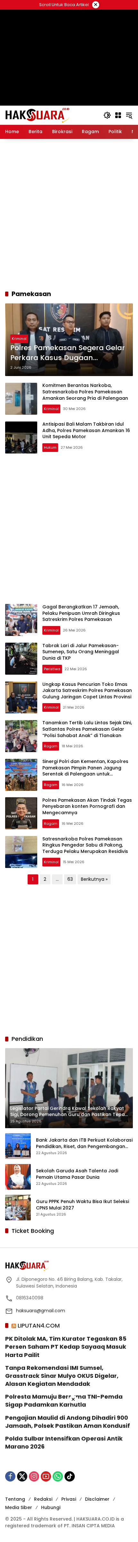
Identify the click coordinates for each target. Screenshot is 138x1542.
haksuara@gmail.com (40, 1310)
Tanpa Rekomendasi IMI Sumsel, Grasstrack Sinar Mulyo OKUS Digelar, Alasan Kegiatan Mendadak (61, 1376)
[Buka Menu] (118, 115)
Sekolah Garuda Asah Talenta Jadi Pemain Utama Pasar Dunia (77, 1174)
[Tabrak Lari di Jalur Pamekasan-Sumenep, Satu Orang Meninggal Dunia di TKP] (21, 659)
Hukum (50, 447)
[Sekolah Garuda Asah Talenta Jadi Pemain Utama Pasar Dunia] (18, 1177)
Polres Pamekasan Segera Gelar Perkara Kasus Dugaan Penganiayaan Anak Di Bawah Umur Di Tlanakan (67, 353)
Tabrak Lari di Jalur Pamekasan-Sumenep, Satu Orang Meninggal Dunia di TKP (80, 651)
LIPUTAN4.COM (39, 1325)
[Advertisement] (69, 214)
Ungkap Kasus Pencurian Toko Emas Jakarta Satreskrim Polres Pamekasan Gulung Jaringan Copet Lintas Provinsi (87, 690)
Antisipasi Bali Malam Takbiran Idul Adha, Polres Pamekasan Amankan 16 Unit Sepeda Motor (86, 430)
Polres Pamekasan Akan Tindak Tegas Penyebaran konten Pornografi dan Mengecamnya (87, 806)
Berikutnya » (94, 879)
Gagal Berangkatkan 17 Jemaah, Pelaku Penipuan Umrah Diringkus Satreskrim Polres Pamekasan (81, 613)
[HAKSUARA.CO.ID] (37, 115)
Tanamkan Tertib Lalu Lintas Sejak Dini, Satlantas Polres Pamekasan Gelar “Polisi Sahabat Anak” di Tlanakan (87, 728)
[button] (107, 115)
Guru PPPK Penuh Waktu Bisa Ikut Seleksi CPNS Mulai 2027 (82, 1205)
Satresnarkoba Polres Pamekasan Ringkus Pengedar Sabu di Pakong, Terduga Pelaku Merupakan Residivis (85, 845)
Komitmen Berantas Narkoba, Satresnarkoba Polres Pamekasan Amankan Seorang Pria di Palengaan (85, 391)
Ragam (50, 746)
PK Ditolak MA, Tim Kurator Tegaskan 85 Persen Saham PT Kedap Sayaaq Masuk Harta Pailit (65, 1347)
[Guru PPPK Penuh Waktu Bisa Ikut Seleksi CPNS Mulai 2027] (18, 1207)
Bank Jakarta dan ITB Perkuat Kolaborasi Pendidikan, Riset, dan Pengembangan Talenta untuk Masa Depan (84, 1143)
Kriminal (19, 338)
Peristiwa (52, 668)
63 (70, 879)
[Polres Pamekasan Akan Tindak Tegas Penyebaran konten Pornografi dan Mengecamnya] (21, 813)
